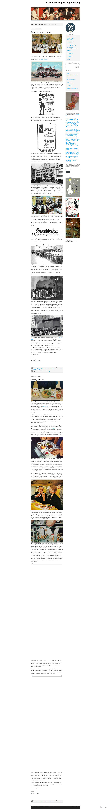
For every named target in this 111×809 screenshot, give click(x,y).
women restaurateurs (71, 161)
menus (79, 141)
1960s (75, 125)
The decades (69, 6)
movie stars (54, 371)
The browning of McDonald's (71, 79)
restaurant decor (72, 149)
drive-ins (76, 137)
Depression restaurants (69, 136)
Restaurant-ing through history (63, 2)
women (73, 159)
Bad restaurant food (70, 47)
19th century (75, 119)
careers (71, 129)
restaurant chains (69, 148)
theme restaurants (71, 158)
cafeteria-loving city (43, 59)
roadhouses (67, 153)
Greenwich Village (69, 139)
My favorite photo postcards (71, 36)
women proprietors (69, 160)
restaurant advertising (75, 147)
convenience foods (69, 135)
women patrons (76, 159)
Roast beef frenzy (69, 85)
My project (46, 6)
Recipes (60, 6)
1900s (78, 122)
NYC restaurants (73, 146)
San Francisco (68, 154)
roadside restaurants (74, 153)
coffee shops (67, 134)
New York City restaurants (72, 144)
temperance (72, 157)
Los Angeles (49, 371)
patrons (38, 368)
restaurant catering (36, 369)
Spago (54, 428)
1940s (67, 125)
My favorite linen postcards (71, 44)
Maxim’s (51, 547)
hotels (73, 139)
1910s (67, 123)
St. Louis (74, 156)
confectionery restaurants (73, 134)
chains (77, 130)
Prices (54, 6)
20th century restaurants (72, 121)
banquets (71, 126)
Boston (74, 126)
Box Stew (68, 59)
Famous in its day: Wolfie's (71, 83)
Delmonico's (75, 135)
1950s (71, 125)
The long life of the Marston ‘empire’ (72, 48)
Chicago (73, 132)
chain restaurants (72, 130)
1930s (40, 371)
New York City (71, 143)
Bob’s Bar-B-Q (69, 51)
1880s (72, 122)
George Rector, (46, 406)
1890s (75, 122)
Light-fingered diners (70, 86)
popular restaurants (44, 368)
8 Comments (60, 368)
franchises (75, 138)
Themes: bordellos (69, 82)
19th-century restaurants (71, 118)
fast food (71, 138)
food (38, 801)
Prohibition (67, 147)
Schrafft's (71, 156)
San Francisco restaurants (75, 154)
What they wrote (69, 42)
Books (39, 6)
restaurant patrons (71, 152)
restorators (77, 152)
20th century (68, 121)
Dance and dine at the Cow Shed (72, 45)
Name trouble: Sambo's (70, 80)
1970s (68, 126)
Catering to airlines (38, 379)
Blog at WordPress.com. (76, 806)
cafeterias (73, 128)
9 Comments (60, 801)
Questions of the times (70, 41)
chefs (70, 131)
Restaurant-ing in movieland (41, 32)
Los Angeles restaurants (70, 140)
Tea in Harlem (69, 50)
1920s (38, 371)
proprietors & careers (52, 368)
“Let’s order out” (69, 54)
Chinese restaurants (75, 133)
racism (70, 147)
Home (33, 6)
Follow (68, 172)
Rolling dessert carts (70, 53)
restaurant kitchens (71, 151)
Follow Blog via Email (73, 164)
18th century (67, 118)
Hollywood (44, 371)
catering (74, 129)
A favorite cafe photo (70, 56)
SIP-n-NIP (68, 57)
